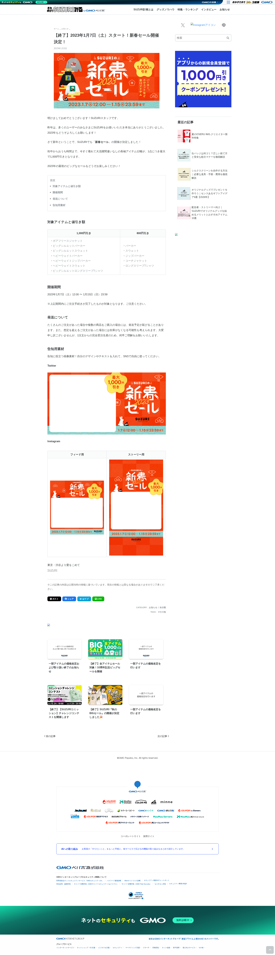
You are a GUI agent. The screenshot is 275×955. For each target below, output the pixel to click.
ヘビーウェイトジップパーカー (72, 260)
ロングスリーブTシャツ (139, 265)
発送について (60, 198)
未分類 (163, 607)
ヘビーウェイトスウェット (69, 265)
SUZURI (52, 570)
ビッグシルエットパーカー (69, 245)
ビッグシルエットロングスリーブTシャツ (78, 270)
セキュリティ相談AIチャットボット (156, 880)
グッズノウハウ (165, 9)
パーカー (130, 245)
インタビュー (208, 9)
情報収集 (155, 947)
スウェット (132, 250)
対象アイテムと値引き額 (67, 186)
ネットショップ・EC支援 (86, 947)
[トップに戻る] (270, 950)
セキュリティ (117, 947)
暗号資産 (176, 947)
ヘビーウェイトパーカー (68, 255)
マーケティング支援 (132, 947)
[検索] (227, 37)
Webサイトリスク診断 (132, 880)
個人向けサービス (189, 947)
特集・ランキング (188, 9)
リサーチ (146, 947)
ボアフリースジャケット (68, 240)
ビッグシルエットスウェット (70, 250)
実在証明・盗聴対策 (63, 884)
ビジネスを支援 (103, 947)
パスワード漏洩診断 (114, 880)
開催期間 (58, 192)
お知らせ (225, 9)
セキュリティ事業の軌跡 (178, 884)
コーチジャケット (136, 260)
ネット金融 (166, 947)
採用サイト (148, 836)
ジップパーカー (134, 255)
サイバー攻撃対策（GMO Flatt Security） (136, 884)
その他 (163, 612)
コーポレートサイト (131, 836)
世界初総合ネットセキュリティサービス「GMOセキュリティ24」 (79, 880)
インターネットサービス (65, 947)
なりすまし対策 (160, 884)
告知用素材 (59, 205)
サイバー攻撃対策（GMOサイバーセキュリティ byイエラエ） (96, 884)
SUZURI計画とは (143, 9)
